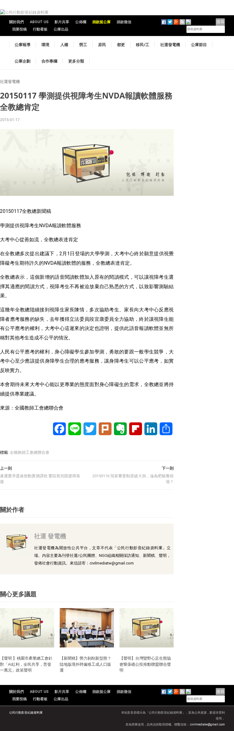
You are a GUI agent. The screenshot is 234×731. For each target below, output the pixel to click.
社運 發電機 (50, 536)
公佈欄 (80, 22)
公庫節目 (199, 44)
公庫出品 (61, 29)
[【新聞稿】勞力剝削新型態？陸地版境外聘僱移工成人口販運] (87, 627)
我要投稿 (19, 29)
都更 (121, 44)
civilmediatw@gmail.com (207, 724)
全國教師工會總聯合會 (29, 452)
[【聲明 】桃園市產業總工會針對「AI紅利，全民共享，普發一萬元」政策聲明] (27, 627)
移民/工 (142, 44)
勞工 (83, 44)
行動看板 (40, 29)
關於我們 (16, 22)
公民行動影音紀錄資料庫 (26, 712)
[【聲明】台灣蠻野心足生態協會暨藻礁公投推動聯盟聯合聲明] (146, 627)
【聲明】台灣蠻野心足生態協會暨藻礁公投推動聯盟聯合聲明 (145, 664)
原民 (102, 44)
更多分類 (76, 61)
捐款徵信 (124, 22)
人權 (64, 44)
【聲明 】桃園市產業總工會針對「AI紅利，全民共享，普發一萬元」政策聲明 (26, 664)
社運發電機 (170, 44)
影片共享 (62, 22)
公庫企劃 (22, 61)
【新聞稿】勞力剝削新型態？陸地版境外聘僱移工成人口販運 (85, 664)
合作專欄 (49, 61)
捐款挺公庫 (101, 22)
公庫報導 (22, 44)
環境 (45, 44)
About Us (39, 22)
